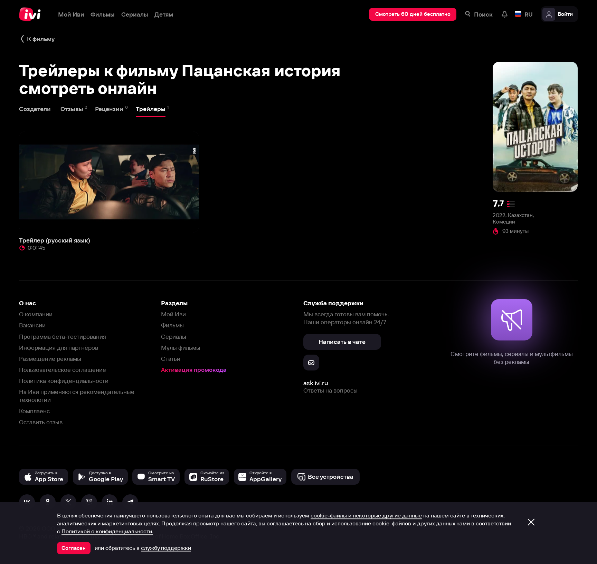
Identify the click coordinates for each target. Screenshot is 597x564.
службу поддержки (166, 548)
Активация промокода (194, 369)
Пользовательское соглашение (62, 369)
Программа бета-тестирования (62, 336)
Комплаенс (34, 411)
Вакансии (32, 325)
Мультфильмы (180, 347)
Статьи (170, 358)
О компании (36, 314)
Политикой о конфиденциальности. (107, 531)
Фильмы (172, 325)
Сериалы (173, 336)
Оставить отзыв (41, 422)
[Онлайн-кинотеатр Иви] (32, 14)
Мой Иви (173, 314)
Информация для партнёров (58, 347)
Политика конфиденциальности (63, 380)
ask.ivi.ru (315, 383)
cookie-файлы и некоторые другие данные (366, 515)
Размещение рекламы (50, 358)
